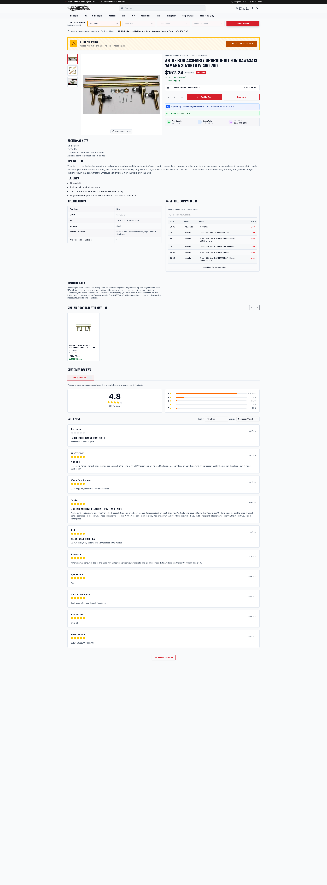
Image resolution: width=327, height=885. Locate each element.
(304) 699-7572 (239, 2)
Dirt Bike (112, 15)
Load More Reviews (163, 657)
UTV (133, 15)
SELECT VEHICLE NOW (243, 44)
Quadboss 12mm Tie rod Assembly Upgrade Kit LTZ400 (82, 346)
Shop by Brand (188, 15)
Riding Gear (171, 15)
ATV (123, 15)
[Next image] (158, 94)
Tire (158, 15)
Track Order (257, 2)
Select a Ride (250, 88)
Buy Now (241, 97)
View (253, 227)
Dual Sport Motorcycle (93, 15)
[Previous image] (84, 94)
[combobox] (162, 8)
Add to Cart (206, 97)
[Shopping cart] (257, 8)
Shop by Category (207, 15)
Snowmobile (145, 15)
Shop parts (242, 23)
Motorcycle (73, 15)
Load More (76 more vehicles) (214, 267)
